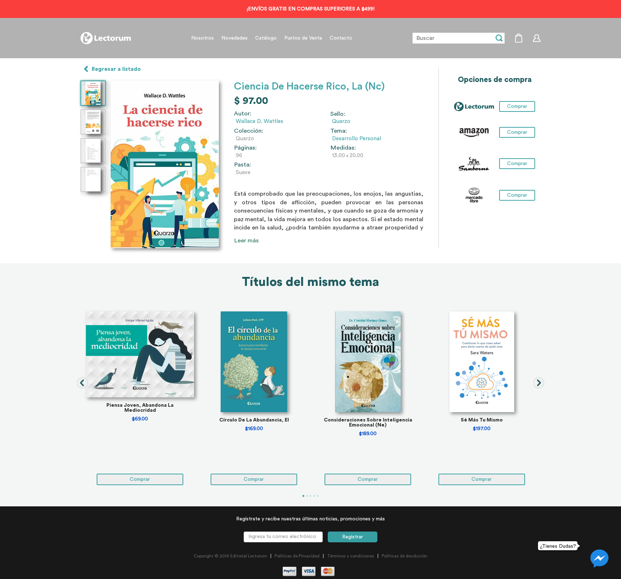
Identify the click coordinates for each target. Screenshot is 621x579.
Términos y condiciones (350, 556)
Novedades (234, 38)
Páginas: (245, 148)
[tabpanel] (140, 398)
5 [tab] (317, 496)
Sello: (337, 114)
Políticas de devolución (404, 556)
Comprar (517, 132)
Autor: (242, 114)
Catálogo (266, 38)
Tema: (338, 131)
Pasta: (242, 165)
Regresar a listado (116, 69)
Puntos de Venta (303, 38)
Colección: (248, 131)
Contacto (341, 38)
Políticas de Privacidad (297, 556)
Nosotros (202, 38)
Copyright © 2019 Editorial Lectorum (230, 556)
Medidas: (343, 148)
